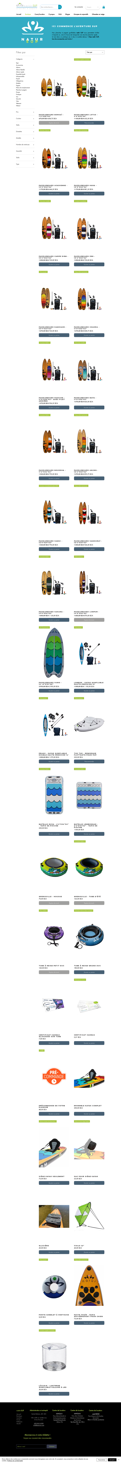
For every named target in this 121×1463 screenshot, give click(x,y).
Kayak (18, 79)
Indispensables (20, 76)
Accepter (112, 1460)
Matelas (18, 83)
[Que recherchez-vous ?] (60, 7)
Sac (17, 97)
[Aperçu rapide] (54, 85)
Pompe (18, 92)
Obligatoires (19, 81)
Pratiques (18, 94)
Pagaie (18, 85)
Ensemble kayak (20, 74)
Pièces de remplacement (23, 88)
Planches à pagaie (21, 90)
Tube (17, 101)
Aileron (18, 67)
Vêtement (18, 103)
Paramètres (101, 1460)
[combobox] (95, 52)
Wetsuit (18, 106)
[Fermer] (119, 1459)
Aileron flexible (20, 70)
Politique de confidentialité (15, 1461)
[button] (103, 6)
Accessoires (19, 65)
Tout (17, 63)
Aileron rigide (20, 72)
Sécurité (18, 99)
